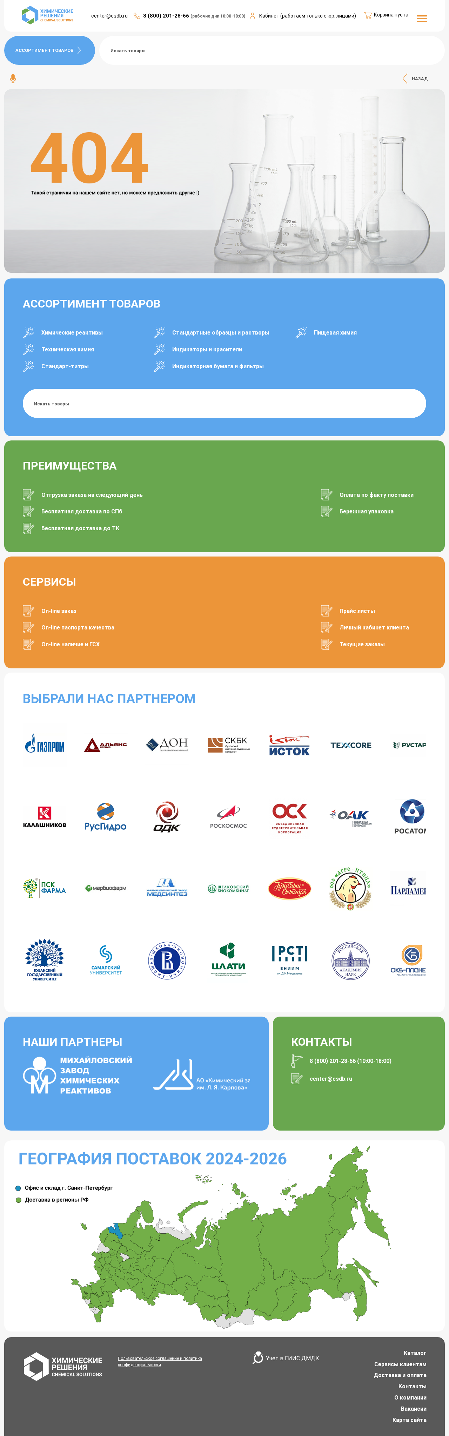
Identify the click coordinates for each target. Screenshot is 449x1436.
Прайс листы (357, 611)
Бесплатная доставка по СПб (81, 511)
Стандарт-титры (65, 366)
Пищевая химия (335, 332)
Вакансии (414, 1408)
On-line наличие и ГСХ (70, 644)
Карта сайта (410, 1420)
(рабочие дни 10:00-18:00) (217, 16)
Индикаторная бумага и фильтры (218, 366)
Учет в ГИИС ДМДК (292, 1358)
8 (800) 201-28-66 (166, 16)
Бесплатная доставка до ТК (80, 528)
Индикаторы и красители (207, 349)
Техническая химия (67, 349)
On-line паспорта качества (77, 627)
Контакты (412, 1386)
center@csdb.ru (109, 16)
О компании (410, 1397)
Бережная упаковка (367, 511)
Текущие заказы (362, 644)
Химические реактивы (72, 332)
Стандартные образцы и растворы (220, 332)
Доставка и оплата (400, 1375)
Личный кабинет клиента (374, 627)
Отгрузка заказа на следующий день (92, 495)
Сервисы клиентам (400, 1364)
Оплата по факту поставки (377, 495)
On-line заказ (58, 611)
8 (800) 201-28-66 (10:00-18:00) (350, 1061)
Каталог (415, 1353)
